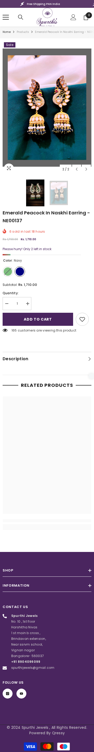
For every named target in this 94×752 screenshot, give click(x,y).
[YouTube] (21, 694)
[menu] (6, 17)
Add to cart (37, 319)
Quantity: (11, 293)
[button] (76, 169)
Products (23, 32)
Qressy (58, 733)
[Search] (20, 17)
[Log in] (73, 17)
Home (7, 32)
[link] (82, 319)
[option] (47, 108)
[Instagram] (8, 694)
